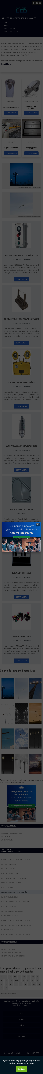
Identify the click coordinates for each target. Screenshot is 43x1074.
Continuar (21, 1069)
